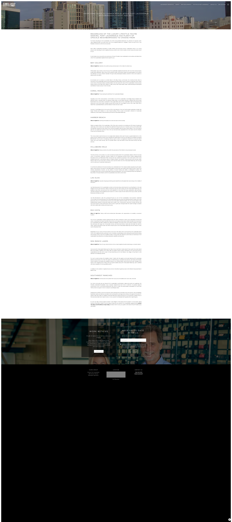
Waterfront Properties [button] (167, 4)
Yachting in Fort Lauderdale (201, 4)
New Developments (186, 4)
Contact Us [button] (213, 4)
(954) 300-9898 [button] (222, 4)
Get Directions (116, 379)
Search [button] (177, 4)
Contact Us (99, 351)
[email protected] (138, 373)
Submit (133, 350)
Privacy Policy (126, 347)
